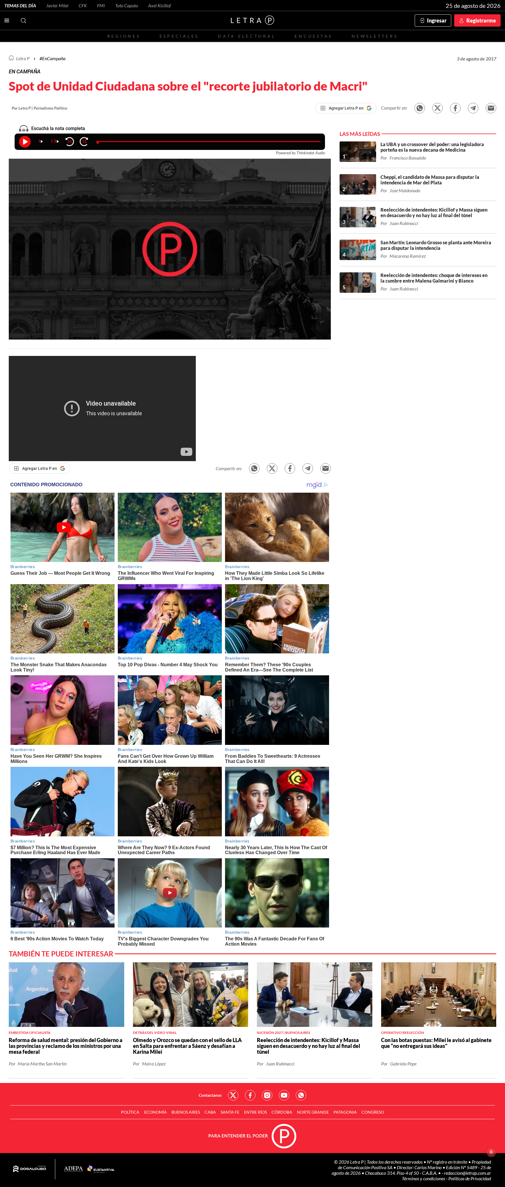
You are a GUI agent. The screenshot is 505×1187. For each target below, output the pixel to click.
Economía (155, 1112)
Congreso (373, 1112)
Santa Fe (230, 1112)
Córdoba (281, 1112)
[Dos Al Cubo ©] (29, 1169)
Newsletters (375, 36)
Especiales (179, 36)
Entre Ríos (255, 1112)
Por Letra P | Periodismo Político (39, 107)
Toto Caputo (126, 5)
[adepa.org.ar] (73, 1169)
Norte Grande (313, 1112)
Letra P (23, 58)
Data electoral (247, 36)
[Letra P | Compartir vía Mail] (491, 108)
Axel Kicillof (159, 5)
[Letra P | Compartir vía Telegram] (473, 108)
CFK (83, 5)
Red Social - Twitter (233, 1095)
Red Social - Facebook (250, 1095)
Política (130, 1112)
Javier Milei (57, 5)
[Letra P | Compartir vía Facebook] (455, 108)
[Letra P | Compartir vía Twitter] (437, 108)
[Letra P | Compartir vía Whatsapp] (420, 108)
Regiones (124, 36)
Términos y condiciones (424, 1178)
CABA (210, 1112)
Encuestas (314, 36)
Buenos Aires (186, 1112)
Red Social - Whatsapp (301, 1095)
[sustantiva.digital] (100, 1169)
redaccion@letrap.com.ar (467, 1173)
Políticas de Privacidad (469, 1178)
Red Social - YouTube (284, 1095)
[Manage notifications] (491, 1152)
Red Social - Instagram (267, 1095)
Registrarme (481, 20)
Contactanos (210, 1095)
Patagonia (345, 1112)
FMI (101, 5)
